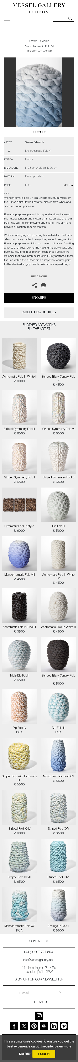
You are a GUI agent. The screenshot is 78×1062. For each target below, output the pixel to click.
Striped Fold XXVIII (19, 877)
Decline (24, 1053)
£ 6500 (19, 433)
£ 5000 (58, 531)
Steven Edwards (39, 41)
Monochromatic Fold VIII (19, 575)
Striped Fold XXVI (58, 877)
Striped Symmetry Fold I (19, 477)
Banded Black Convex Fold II (58, 677)
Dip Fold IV (19, 728)
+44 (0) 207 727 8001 (39, 952)
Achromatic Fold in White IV (58, 577)
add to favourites (39, 312)
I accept (44, 1053)
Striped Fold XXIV (19, 829)
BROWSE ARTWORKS (39, 51)
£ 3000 (19, 381)
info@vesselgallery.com (39, 960)
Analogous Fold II (58, 926)
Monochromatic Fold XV (19, 926)
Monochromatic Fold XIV (58, 776)
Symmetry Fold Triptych (19, 526)
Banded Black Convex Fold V (58, 379)
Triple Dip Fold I (19, 675)
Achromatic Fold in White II (19, 377)
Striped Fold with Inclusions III (19, 778)
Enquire (39, 298)
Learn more (62, 1046)
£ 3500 (19, 631)
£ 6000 (19, 531)
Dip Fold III (58, 728)
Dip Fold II (58, 526)
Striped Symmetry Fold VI (58, 429)
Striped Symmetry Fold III (19, 429)
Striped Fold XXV (58, 829)
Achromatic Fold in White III (58, 627)
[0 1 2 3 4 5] (39, 97)
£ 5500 (19, 784)
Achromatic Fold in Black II (19, 627)
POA (19, 732)
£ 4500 (58, 385)
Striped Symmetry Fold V (58, 477)
